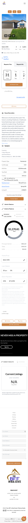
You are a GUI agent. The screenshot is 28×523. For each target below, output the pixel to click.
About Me (14, 425)
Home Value (14, 423)
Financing (14, 421)
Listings (14, 414)
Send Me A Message (14, 463)
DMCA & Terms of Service (18, 521)
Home (14, 412)
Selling (14, 419)
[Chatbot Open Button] (23, 518)
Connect (14, 427)
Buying (14, 417)
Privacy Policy (7, 521)
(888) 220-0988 (14, 499)
